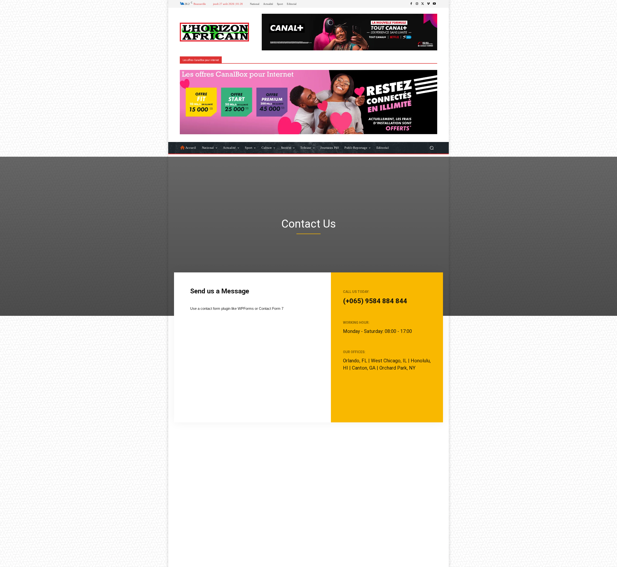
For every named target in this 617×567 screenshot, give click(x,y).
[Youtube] (434, 4)
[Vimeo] (428, 4)
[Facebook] (411, 4)
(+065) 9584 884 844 (375, 301)
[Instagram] (417, 4)
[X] (423, 4)
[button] (431, 147)
